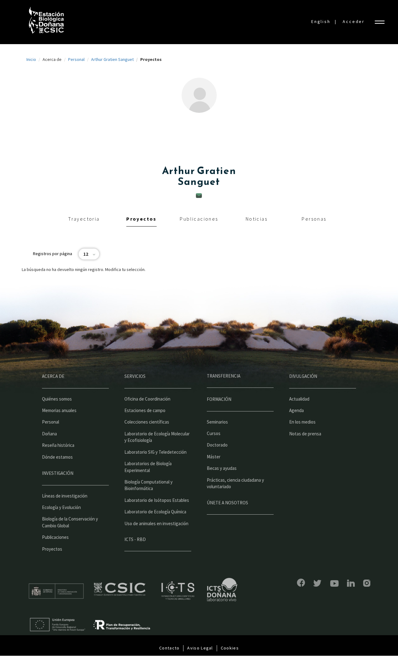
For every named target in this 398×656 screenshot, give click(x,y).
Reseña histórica (58, 445)
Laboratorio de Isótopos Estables (156, 500)
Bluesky (317, 583)
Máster (213, 457)
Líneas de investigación (64, 496)
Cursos (213, 433)
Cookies (230, 648)
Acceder (354, 21)
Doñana (49, 434)
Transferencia (223, 376)
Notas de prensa (305, 434)
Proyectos (141, 219)
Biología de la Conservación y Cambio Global (70, 522)
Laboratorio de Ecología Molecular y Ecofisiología (157, 437)
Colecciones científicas (146, 422)
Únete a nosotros (227, 503)
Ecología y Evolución (61, 507)
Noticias (256, 219)
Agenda (296, 410)
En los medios (302, 422)
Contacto (169, 648)
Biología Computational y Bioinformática (148, 485)
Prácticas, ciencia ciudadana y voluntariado (235, 483)
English (321, 21)
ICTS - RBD (135, 539)
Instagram (366, 583)
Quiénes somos (57, 399)
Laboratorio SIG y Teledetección (155, 452)
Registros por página (52, 253)
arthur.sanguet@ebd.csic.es (199, 195)
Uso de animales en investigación (156, 523)
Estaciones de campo (144, 410)
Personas (314, 219)
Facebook (301, 583)
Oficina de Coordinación (147, 399)
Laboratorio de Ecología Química (155, 512)
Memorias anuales (59, 410)
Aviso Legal (200, 648)
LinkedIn (351, 583)
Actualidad (299, 399)
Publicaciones (199, 219)
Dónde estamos (57, 457)
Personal (76, 59)
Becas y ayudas (222, 468)
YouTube (334, 583)
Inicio (31, 59)
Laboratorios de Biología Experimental (148, 467)
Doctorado (217, 445)
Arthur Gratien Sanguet (112, 59)
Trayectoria (84, 219)
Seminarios (217, 422)
